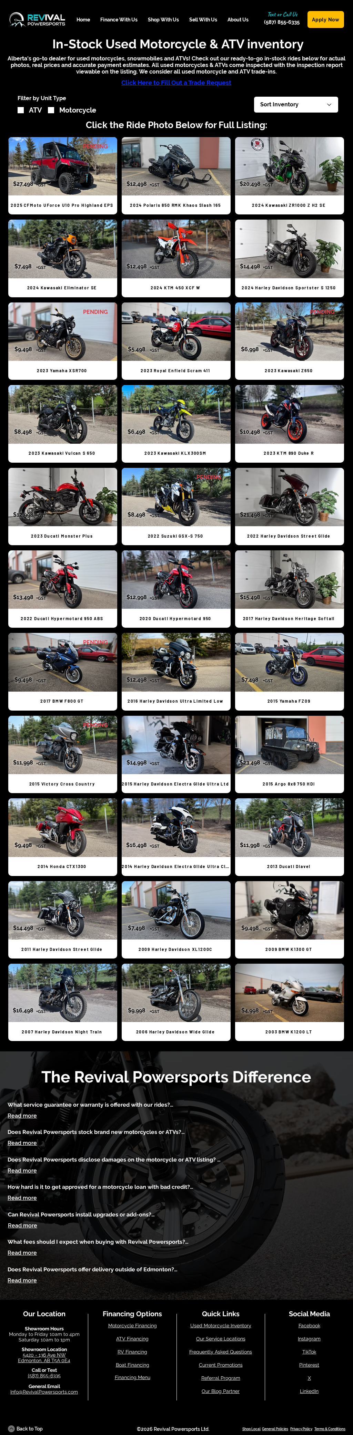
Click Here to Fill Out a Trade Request (176, 82)
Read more (22, 1116)
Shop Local (251, 1429)
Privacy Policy (301, 1429)
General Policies (275, 1429)
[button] (119, 20)
